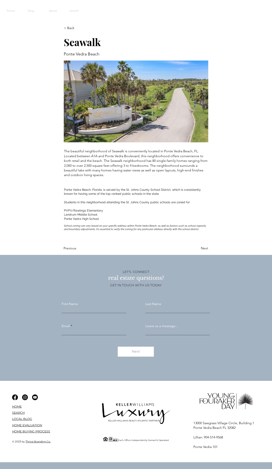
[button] (27, 425)
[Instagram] (251, 10)
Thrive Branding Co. (38, 441)
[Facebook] (241, 10)
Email (66, 326)
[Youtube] (261, 10)
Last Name (153, 304)
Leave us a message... (161, 326)
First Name (70, 304)
